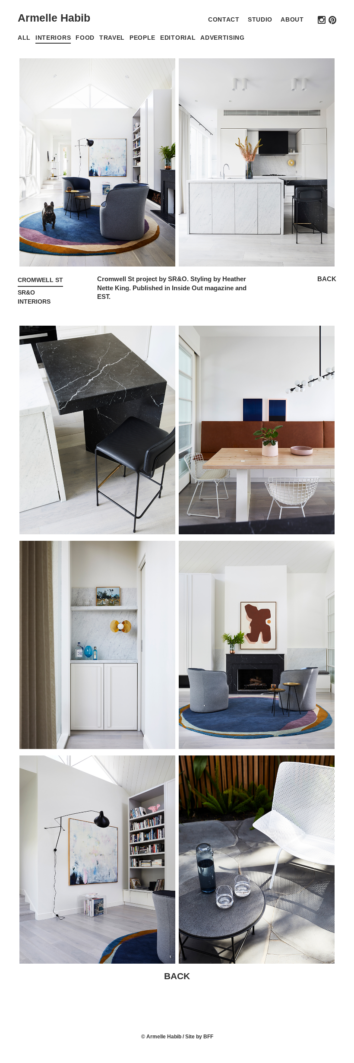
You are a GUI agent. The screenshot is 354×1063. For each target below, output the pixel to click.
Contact (224, 19)
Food (85, 38)
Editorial (178, 38)
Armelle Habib (54, 18)
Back (326, 279)
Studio (260, 19)
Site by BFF (199, 1037)
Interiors (53, 38)
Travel (112, 38)
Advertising (222, 38)
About (292, 19)
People (142, 38)
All (24, 38)
